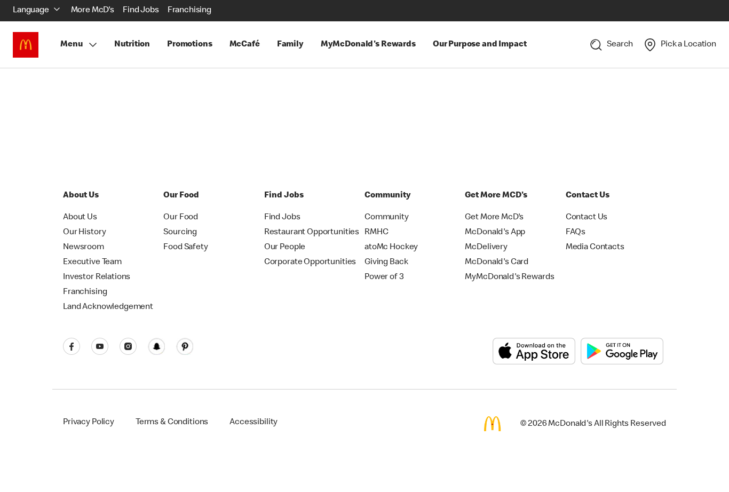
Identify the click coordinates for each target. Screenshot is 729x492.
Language (31, 10)
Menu (71, 45)
